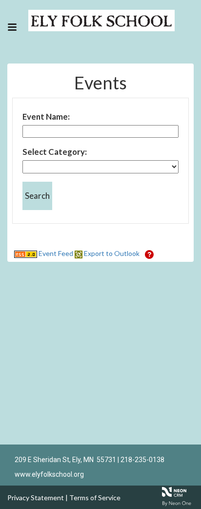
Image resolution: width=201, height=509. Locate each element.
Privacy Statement (35, 497)
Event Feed (55, 253)
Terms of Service (95, 497)
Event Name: (46, 116)
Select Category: (54, 152)
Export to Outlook (111, 253)
